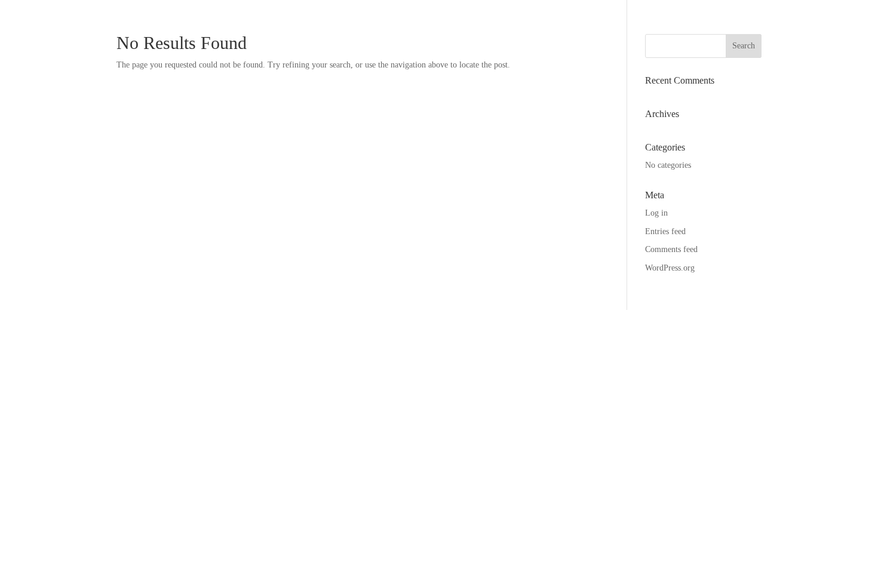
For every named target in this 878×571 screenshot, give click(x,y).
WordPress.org (670, 267)
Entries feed (665, 231)
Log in (656, 212)
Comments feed (671, 249)
